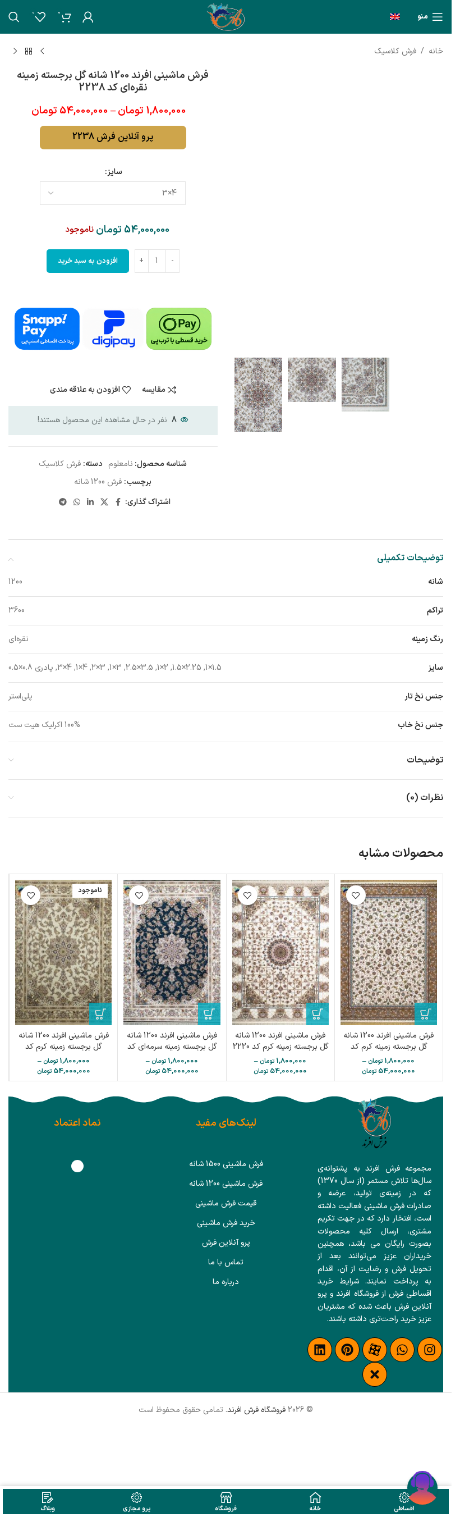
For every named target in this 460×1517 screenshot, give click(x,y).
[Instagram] (429, 1349)
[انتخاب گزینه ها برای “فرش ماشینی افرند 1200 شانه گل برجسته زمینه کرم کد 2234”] (100, 1014)
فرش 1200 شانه (98, 482)
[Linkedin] (319, 1349)
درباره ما (226, 1282)
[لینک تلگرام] (63, 503)
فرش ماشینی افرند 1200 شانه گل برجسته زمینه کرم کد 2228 (388, 1046)
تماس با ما (225, 1262)
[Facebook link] (118, 503)
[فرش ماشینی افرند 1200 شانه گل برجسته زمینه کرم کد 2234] (63, 952)
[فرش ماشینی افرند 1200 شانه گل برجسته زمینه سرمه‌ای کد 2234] (171, 952)
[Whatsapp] (402, 1349)
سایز (114, 172)
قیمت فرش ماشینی (225, 1203)
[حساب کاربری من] (88, 17)
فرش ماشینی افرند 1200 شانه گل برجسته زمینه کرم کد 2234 (64, 1046)
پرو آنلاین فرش (226, 1243)
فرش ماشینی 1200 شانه (226, 1184)
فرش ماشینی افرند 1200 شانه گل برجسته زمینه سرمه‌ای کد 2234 (172, 1046)
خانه (436, 51)
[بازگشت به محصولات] (28, 51)
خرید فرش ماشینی (226, 1223)
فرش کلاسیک (395, 51)
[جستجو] (14, 17)
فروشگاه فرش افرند (256, 1410)
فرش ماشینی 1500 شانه (226, 1164)
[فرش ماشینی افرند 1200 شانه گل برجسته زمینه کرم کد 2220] (280, 952)
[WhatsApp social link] (77, 503)
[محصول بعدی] (15, 51)
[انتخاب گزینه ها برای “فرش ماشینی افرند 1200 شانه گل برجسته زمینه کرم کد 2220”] (317, 1014)
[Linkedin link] (90, 503)
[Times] (374, 1374)
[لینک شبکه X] (104, 503)
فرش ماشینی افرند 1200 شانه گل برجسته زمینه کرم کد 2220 (280, 1041)
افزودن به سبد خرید (88, 261)
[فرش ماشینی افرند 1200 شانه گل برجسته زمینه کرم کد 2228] (389, 952)
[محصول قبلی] (42, 51)
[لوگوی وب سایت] (226, 16)
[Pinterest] (347, 1349)
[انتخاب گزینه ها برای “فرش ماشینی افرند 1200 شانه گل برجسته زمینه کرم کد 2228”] (426, 1014)
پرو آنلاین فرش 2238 (112, 137)
